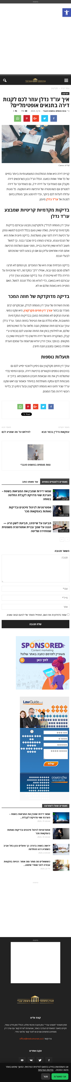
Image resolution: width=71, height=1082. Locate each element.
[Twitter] (40, 1060)
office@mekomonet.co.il (31, 1038)
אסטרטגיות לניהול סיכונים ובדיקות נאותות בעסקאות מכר (30, 509)
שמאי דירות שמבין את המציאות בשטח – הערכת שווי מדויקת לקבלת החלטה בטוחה (26, 495)
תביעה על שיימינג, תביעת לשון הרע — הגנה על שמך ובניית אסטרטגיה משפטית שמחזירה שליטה (26, 527)
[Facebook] (49, 1060)
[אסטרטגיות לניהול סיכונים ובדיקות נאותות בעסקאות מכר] (61, 511)
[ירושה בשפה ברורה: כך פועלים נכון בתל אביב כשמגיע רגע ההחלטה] (61, 849)
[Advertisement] (35, 38)
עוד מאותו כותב (30, 481)
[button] (66, 12)
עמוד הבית (65, 88)
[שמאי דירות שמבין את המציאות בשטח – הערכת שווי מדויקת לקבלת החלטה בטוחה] (61, 495)
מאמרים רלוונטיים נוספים (54, 481)
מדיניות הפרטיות (45, 1069)
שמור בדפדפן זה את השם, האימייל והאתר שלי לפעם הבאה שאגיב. (36, 614)
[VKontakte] (31, 1060)
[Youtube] (22, 1060)
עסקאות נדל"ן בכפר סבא (55, 431)
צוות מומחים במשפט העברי (54, 111)
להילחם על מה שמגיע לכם (16, 431)
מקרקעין (65, 93)
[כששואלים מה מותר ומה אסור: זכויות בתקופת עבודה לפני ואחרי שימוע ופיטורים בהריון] (61, 865)
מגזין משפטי (63, 515)
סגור (45, 1076)
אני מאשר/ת (60, 1076)
